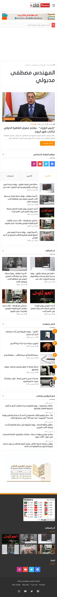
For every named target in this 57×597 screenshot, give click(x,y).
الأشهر (29, 176)
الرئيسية (50, 65)
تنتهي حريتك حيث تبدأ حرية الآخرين (24, 343)
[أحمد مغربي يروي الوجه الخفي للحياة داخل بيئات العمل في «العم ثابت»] (47, 212)
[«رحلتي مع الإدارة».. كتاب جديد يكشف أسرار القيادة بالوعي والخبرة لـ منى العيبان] (47, 224)
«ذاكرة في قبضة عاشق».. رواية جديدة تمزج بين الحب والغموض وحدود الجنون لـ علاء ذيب (42, 276)
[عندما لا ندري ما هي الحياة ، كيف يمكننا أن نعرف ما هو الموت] (47, 382)
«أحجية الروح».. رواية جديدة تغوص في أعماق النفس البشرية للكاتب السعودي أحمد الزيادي (20, 235)
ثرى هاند (20, 581)
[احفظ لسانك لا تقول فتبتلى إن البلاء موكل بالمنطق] (47, 370)
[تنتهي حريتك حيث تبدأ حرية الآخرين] (47, 347)
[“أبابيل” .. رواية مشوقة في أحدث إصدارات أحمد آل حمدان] (47, 335)
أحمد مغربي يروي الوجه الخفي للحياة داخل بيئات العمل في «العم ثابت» (43, 308)
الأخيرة (48, 176)
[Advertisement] (28, 43)
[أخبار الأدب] (39, 5)
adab (51, 124)
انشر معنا (25, 585)
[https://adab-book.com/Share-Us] (28, 17)
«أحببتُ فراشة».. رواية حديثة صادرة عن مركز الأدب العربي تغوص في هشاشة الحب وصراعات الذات (21, 199)
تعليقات (10, 176)
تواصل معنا (16, 585)
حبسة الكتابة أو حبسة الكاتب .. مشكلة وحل (21, 355)
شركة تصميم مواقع (32, 581)
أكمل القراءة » (47, 143)
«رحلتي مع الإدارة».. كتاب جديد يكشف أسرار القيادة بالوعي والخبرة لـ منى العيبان (14, 308)
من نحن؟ (34, 585)
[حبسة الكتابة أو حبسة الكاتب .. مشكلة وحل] (47, 359)
